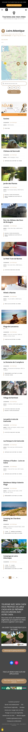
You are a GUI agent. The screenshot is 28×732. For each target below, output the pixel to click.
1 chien (6, 531)
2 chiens (13, 565)
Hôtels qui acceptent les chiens (13, 303)
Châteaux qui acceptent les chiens (13, 160)
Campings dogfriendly (16, 531)
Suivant (17, 577)
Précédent (3, 577)
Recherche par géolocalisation (18, 88)
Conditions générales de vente (14, 718)
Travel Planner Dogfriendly (11, 707)
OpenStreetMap (15, 79)
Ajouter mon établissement (14, 5)
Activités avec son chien (8, 715)
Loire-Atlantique (13, 122)
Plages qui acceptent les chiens (13, 339)
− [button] (3, 49)
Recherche (14, 92)
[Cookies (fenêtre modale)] (2, 729)
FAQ (22, 704)
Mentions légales (21, 715)
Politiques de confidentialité (14, 721)
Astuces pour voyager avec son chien (14, 710)
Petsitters (7, 128)
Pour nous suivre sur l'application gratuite (14, 681)
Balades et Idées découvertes (12, 194)
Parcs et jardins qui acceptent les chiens (13, 197)
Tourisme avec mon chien (14, 16)
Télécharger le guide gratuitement (14, 650)
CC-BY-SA (24, 79)
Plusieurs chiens (9, 374)
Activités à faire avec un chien (12, 269)
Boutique (22, 707)
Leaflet (7, 79)
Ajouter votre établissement (12, 704)
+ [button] (3, 47)
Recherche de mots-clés (3, 83)
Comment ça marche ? (14, 702)
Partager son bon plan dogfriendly (14, 713)
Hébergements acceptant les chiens (13, 373)
